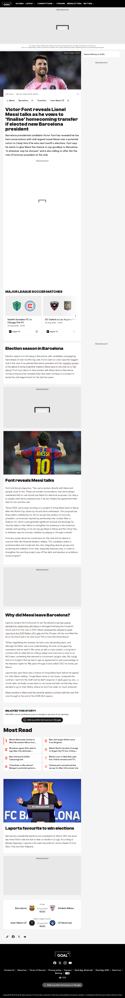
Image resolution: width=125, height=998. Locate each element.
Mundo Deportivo (13, 843)
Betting (58, 973)
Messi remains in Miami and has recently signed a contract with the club (39, 692)
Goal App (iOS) (102, 970)
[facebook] (55, 963)
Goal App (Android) (84, 970)
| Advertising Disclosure (82, 47)
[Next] (75, 315)
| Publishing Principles (97, 47)
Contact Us (9, 970)
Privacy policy (54, 970)
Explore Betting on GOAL (94, 54)
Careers (68, 970)
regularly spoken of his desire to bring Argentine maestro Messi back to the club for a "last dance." (42, 367)
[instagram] (65, 963)
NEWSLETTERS (74, 3)
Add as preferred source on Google (44, 720)
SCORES (20, 3)
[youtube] (70, 963)
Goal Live (116, 970)
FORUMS (61, 3)
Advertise (21, 970)
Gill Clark (9, 94)
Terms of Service (37, 970)
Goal (17, 995)
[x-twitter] (60, 963)
